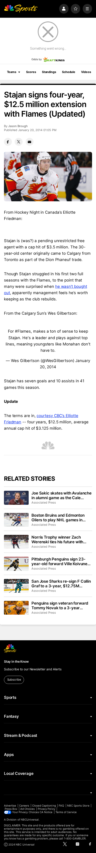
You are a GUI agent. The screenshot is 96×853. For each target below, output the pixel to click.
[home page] (21, 8)
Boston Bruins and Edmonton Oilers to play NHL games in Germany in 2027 (58, 517)
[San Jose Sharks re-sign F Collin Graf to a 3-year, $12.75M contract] (16, 586)
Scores (31, 72)
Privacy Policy (46, 809)
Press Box (11, 809)
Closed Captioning (44, 805)
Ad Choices (27, 809)
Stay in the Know (16, 661)
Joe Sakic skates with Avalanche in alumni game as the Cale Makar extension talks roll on (61, 495)
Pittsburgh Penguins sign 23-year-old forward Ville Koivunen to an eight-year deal (60, 561)
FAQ (61, 805)
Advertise (10, 805)
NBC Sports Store (78, 805)
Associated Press (43, 502)
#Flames (23, 331)
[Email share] (30, 142)
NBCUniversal (30, 819)
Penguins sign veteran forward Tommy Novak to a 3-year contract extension (59, 605)
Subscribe (14, 679)
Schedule (68, 72)
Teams (11, 72)
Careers (24, 805)
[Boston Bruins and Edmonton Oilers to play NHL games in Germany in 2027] (16, 520)
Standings (49, 72)
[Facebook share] (8, 142)
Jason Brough (18, 126)
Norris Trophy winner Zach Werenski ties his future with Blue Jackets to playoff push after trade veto (57, 539)
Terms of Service (66, 812)
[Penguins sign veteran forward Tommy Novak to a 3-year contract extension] (16, 608)
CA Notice (46, 812)
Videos (86, 72)
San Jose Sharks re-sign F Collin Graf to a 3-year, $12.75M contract (61, 583)
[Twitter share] (19, 142)
